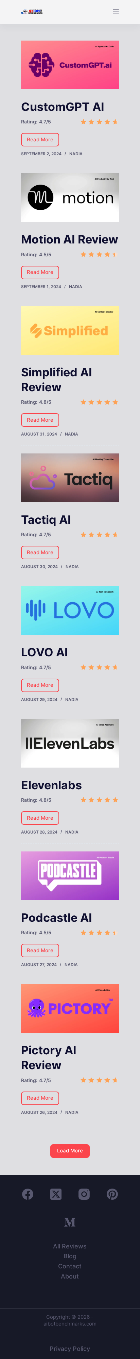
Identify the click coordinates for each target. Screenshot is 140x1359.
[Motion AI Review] (70, 197)
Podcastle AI (56, 917)
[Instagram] (84, 1194)
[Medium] (69, 1222)
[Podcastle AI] (70, 875)
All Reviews (70, 1246)
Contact (70, 1266)
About (70, 1276)
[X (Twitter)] (56, 1194)
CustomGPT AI (62, 107)
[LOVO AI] (70, 610)
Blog (70, 1256)
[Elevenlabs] (70, 743)
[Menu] (116, 12)
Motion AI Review (69, 239)
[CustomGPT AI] (70, 65)
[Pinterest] (112, 1194)
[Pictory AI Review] (70, 1008)
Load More (70, 1150)
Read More (43, 141)
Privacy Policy (70, 1348)
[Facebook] (27, 1194)
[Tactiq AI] (70, 477)
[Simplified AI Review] (70, 330)
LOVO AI (44, 652)
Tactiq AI (46, 519)
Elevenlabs (51, 785)
